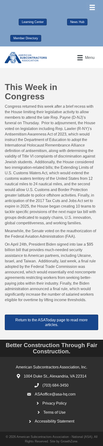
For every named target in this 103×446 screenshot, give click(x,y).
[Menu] (92, 7)
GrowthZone (69, 441)
